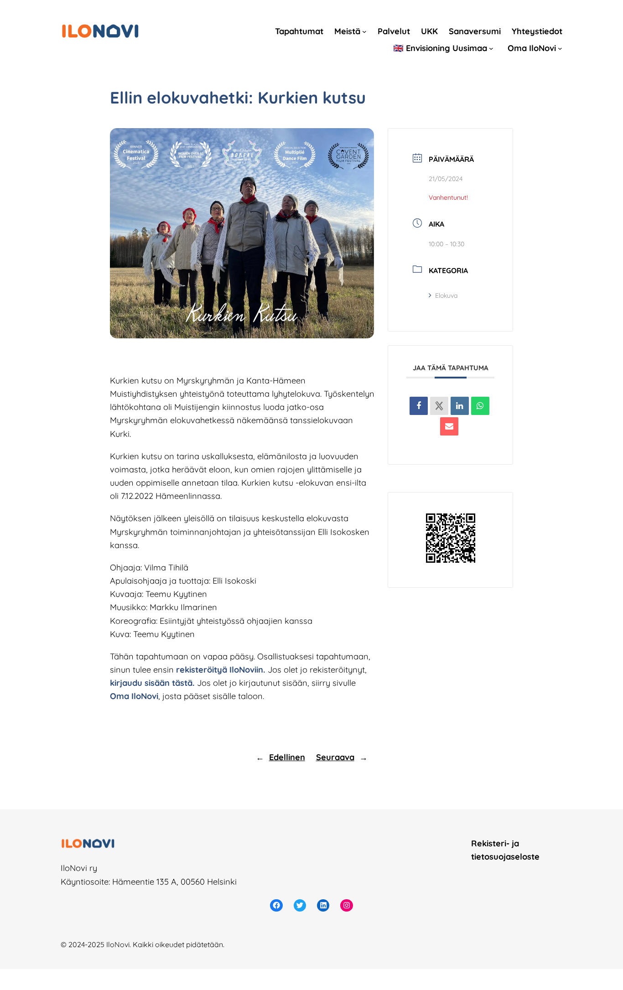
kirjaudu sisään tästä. (152, 683)
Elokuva (446, 295)
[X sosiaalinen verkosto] (439, 406)
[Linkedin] (460, 406)
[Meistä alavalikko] (364, 31)
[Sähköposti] (449, 426)
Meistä (347, 31)
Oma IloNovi (532, 48)
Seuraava (335, 757)
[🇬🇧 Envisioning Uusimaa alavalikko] (491, 48)
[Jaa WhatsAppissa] (480, 406)
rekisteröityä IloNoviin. (220, 669)
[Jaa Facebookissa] (419, 406)
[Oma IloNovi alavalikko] (560, 48)
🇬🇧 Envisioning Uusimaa (440, 48)
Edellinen (287, 757)
